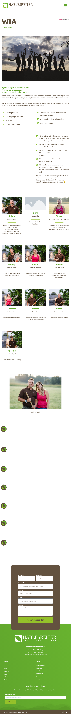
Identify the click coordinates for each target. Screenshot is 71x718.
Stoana (5, 671)
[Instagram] (63, 712)
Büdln (5, 676)
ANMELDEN (10, 702)
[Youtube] (66, 712)
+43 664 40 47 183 (38, 653)
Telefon (20, 590)
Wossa (5, 674)
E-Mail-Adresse (10, 694)
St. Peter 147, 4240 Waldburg (35, 650)
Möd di (5, 679)
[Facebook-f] (60, 712)
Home (60, 20)
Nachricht (21, 605)
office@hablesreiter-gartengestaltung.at (37, 654)
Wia (5, 666)
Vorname (21, 575)
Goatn (5, 668)
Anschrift (21, 583)
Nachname (39, 575)
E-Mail (20, 597)
